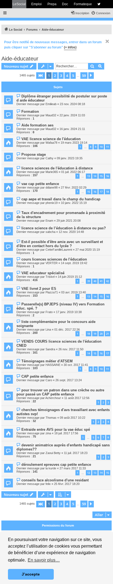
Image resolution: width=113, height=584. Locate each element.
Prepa (51, 4)
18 (107, 191)
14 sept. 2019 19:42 (74, 263)
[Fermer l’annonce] (107, 41)
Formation (30, 111)
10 (101, 147)
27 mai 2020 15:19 (87, 249)
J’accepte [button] (31, 574)
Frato (49, 312)
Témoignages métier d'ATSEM (47, 361)
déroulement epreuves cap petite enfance (56, 464)
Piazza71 (52, 292)
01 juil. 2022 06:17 (73, 172)
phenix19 (52, 202)
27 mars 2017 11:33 (73, 468)
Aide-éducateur (19, 59)
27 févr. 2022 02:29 (73, 187)
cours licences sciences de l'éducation (54, 259)
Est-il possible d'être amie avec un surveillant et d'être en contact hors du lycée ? (59, 244)
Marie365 (52, 172)
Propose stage (33, 154)
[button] (40, 75)
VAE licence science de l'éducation (51, 139)
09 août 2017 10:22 (72, 417)
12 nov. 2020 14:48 (71, 231)
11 (107, 147)
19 (95, 334)
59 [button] (84, 75)
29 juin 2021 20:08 (68, 220)
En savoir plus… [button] (44, 560)
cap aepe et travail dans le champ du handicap (60, 199)
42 (107, 281)
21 (107, 334)
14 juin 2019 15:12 (70, 276)
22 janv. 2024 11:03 (72, 115)
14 (95, 176)
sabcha (50, 231)
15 (101, 176)
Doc (65, 4)
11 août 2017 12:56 (76, 398)
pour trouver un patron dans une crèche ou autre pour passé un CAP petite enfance (60, 392)
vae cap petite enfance (40, 184)
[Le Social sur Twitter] (99, 4)
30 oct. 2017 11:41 (76, 364)
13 (88, 176)
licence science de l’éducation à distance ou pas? (63, 228)
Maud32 (51, 115)
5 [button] (73, 75)
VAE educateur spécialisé (42, 273)
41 (101, 281)
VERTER (52, 263)
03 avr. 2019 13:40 (73, 292)
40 (95, 281)
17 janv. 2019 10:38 (69, 312)
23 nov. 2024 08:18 (72, 104)
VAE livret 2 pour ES (38, 289)
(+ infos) (70, 47)
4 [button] (67, 75)
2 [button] (55, 75)
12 (88, 473)
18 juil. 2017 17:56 (66, 433)
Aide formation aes (37, 125)
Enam (49, 220)
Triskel (50, 276)
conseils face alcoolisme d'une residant (55, 480)
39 (88, 281)
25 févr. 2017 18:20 (67, 483)
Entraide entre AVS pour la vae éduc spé (55, 429)
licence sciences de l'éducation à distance (57, 168)
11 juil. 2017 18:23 (75, 453)
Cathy (49, 158)
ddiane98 (52, 187)
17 (101, 191)
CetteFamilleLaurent (59, 249)
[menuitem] (100, 13)
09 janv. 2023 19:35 (70, 158)
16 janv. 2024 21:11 (72, 129)
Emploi (36, 4)
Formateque (83, 4)
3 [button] (61, 75)
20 (101, 334)
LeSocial (19, 4)
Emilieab (51, 104)
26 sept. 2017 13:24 (68, 380)
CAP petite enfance (37, 376)
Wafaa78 (51, 142)
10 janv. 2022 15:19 (74, 202)
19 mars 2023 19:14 (74, 142)
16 (107, 176)
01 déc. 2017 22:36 (67, 329)
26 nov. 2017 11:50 (70, 349)
